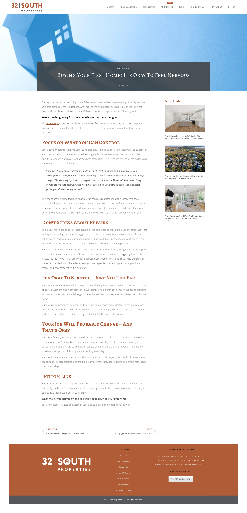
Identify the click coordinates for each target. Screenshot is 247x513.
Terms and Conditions (123, 490)
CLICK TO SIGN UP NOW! (180, 479)
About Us (123, 455)
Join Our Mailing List (123, 473)
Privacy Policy (123, 484)
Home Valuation (123, 461)
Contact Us (123, 467)
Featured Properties (123, 478)
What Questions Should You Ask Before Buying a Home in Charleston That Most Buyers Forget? (185, 218)
